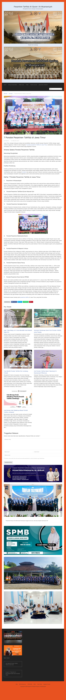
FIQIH (27, 84)
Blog (5, 84)
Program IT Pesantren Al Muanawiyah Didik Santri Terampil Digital (13, 673)
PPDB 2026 (21, 84)
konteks (24, 172)
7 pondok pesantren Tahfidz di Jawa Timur (36, 144)
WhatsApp (26, 301)
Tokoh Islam (33, 84)
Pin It (31, 301)
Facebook (14, 301)
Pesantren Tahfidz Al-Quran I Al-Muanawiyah (33, 7)
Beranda (5, 93)
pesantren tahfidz (24, 297)
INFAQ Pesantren (12, 84)
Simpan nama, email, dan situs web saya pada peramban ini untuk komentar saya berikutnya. (24, 458)
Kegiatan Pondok (43, 84)
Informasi (10, 93)
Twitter (20, 301)
